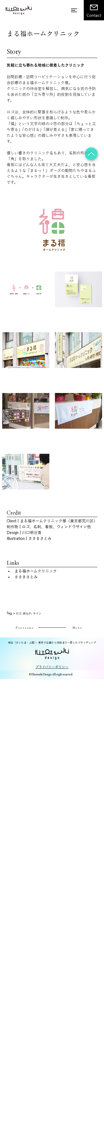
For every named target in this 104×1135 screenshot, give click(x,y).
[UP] (91, 153)
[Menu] (74, 10)
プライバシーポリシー (52, 666)
